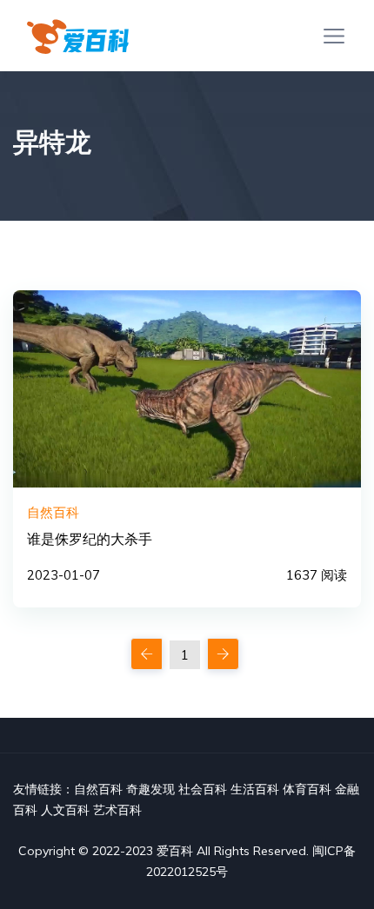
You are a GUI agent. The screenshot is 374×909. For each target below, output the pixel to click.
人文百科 (65, 810)
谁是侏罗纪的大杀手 (89, 538)
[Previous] (146, 654)
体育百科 (307, 789)
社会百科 (202, 789)
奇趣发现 (150, 789)
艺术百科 (117, 810)
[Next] (223, 654)
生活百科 (254, 789)
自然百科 (98, 789)
